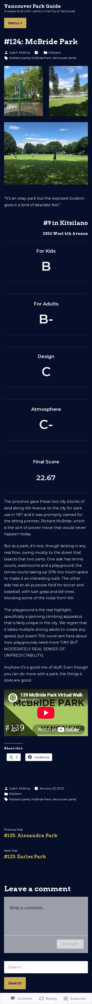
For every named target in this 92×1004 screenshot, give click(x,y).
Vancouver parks (64, 58)
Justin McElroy (19, 52)
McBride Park (41, 58)
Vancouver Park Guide (32, 6)
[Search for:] (46, 967)
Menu (17, 23)
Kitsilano (55, 52)
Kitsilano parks (19, 58)
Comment (70, 944)
